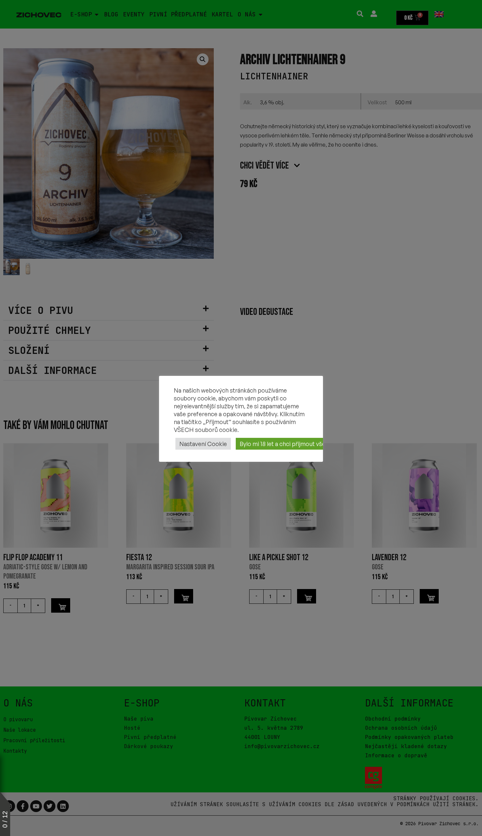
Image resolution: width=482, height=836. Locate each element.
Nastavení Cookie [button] (203, 443)
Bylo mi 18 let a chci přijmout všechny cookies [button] (300, 443)
